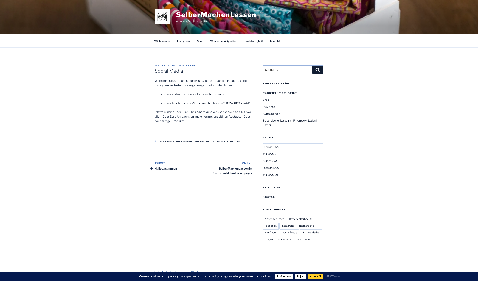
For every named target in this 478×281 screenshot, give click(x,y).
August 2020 (271, 160)
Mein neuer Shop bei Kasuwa (280, 92)
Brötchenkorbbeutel (301, 219)
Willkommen (162, 41)
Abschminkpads (274, 219)
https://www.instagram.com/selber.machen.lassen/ (189, 94)
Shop (200, 41)
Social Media (205, 141)
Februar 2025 (271, 146)
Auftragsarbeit (271, 113)
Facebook (167, 141)
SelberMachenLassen (216, 15)
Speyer (269, 239)
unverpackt (285, 239)
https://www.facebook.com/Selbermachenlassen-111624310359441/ (202, 103)
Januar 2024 (270, 153)
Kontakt (275, 41)
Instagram (183, 41)
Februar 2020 (271, 167)
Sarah (190, 65)
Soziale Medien (228, 141)
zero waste (303, 239)
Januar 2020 (270, 174)
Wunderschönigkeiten (223, 41)
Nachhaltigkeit (253, 41)
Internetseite (306, 225)
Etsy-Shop (269, 106)
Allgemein (269, 196)
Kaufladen (271, 232)
